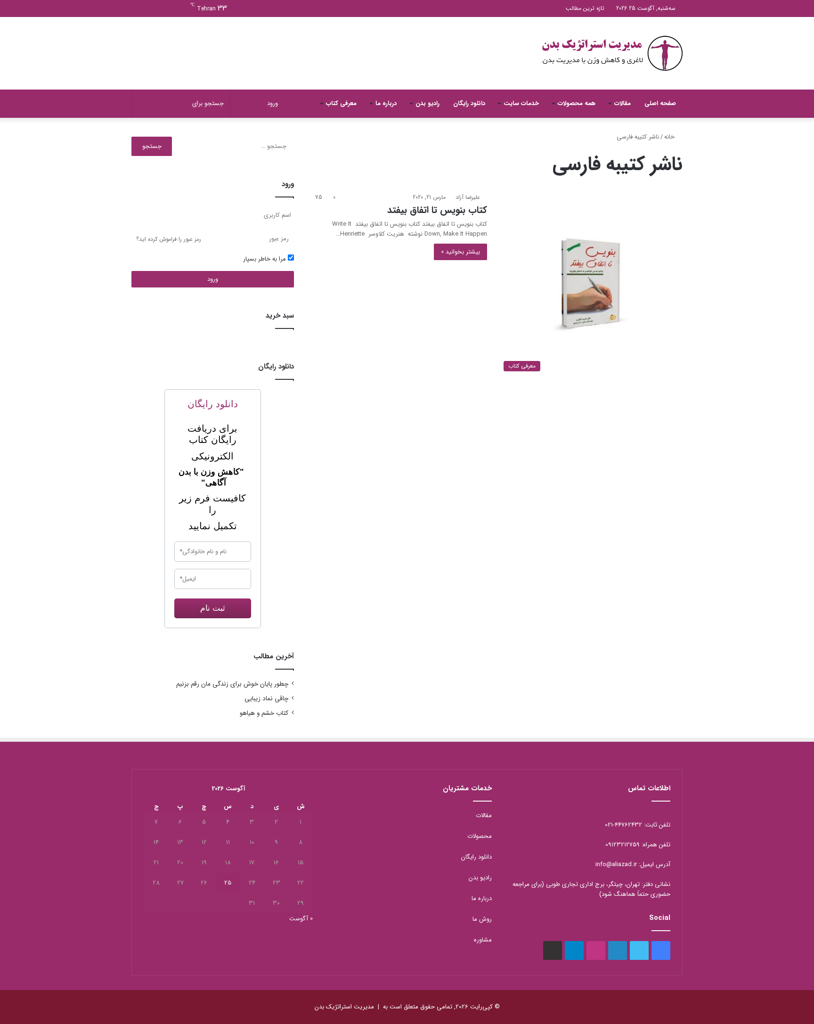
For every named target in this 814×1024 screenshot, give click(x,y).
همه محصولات (576, 103)
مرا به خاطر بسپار (265, 259)
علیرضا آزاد (468, 197)
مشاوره (483, 940)
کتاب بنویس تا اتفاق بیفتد (437, 210)
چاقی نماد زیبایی (266, 699)
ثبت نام (212, 608)
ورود (212, 279)
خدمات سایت (521, 103)
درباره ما (386, 103)
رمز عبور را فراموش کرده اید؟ (168, 239)
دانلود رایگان (469, 103)
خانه (670, 137)
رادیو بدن (427, 103)
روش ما (482, 919)
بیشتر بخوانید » (460, 252)
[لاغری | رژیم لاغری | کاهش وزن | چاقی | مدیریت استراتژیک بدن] (612, 53)
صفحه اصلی (660, 103)
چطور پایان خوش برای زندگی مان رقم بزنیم (232, 684)
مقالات (622, 103)
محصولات (479, 836)
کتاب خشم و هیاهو (264, 713)
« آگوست (301, 919)
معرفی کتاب (341, 103)
